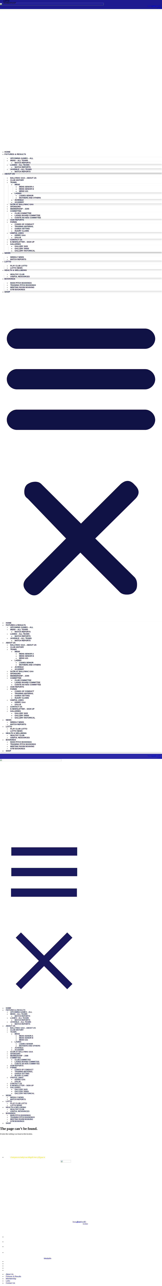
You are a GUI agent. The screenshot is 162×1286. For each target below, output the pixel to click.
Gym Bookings (17, 290)
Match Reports (23, 163)
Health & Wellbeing (15, 270)
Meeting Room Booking (22, 287)
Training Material (24, 226)
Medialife (47, 1258)
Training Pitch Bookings (23, 285)
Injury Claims (22, 231)
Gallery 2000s (22, 249)
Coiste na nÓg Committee (28, 218)
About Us (9, 174)
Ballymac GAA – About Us (23, 178)
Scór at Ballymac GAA (22, 204)
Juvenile (19, 200)
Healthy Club (17, 274)
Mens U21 (23, 191)
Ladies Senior (26, 196)
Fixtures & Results (15, 154)
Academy (19, 202)
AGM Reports (17, 220)
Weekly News (17, 257)
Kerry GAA (20, 235)
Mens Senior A (26, 187)
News (7, 253)
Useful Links (17, 233)
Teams (13, 182)
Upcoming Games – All (21, 158)
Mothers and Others (30, 198)
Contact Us (16, 240)
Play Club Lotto (18, 266)
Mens (17, 185)
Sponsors (15, 207)
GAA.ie (18, 237)
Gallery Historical (25, 251)
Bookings (9, 279)
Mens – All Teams (19, 160)
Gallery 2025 (21, 246)
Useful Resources (20, 277)
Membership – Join (19, 209)
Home (7, 152)
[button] (81, 457)
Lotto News (16, 268)
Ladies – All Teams (19, 165)
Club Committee (23, 213)
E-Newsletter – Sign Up (22, 242)
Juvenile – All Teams (21, 169)
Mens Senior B (26, 189)
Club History (17, 180)
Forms (13, 222)
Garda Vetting (22, 229)
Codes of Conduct (24, 224)
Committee (15, 211)
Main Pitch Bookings (21, 283)
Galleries (15, 244)
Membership (9, 1266)
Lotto (7, 262)
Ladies (18, 193)
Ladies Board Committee (27, 215)
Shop (7, 292)
